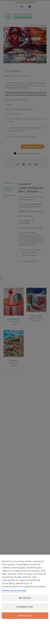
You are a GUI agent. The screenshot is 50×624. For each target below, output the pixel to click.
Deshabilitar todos (25, 606)
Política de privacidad (14, 590)
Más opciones (25, 598)
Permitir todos (24, 615)
